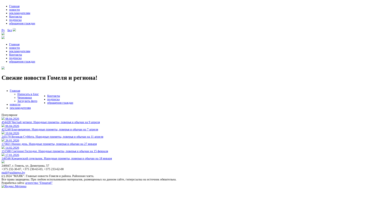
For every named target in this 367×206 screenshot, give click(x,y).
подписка (15, 20)
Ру (3, 30)
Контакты (15, 16)
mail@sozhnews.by (13, 172)
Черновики (24, 97)
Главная (14, 6)
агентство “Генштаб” (39, 182)
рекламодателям (19, 13)
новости (14, 9)
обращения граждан (22, 23)
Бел (9, 30)
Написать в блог (28, 94)
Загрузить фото (27, 101)
